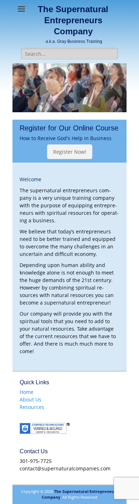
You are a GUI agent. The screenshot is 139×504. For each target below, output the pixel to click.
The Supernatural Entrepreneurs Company (73, 20)
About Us (30, 399)
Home (27, 392)
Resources (32, 407)
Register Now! (69, 151)
